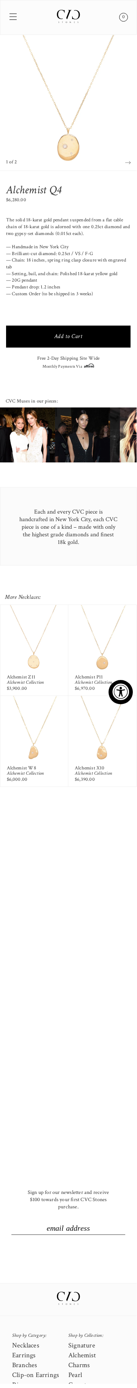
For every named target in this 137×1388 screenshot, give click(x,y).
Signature (81, 1345)
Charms (79, 1365)
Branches (24, 1365)
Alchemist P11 (89, 677)
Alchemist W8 (21, 768)
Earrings (24, 1355)
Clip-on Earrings (35, 1375)
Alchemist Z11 (21, 677)
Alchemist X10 (90, 768)
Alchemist (82, 1355)
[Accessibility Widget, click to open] (121, 692)
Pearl (75, 1375)
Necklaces (25, 1345)
